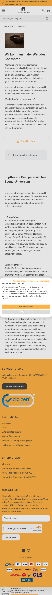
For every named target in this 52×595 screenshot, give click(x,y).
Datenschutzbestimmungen (25, 281)
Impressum (45, 281)
